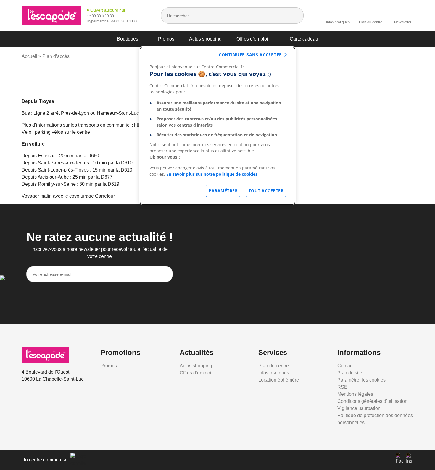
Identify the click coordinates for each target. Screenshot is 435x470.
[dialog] (217, 125)
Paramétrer (223, 190)
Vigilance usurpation (359, 408)
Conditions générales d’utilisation (372, 401)
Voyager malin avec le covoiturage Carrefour (68, 195)
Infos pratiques (338, 22)
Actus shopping (205, 38)
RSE (342, 387)
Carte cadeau (304, 38)
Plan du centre (370, 22)
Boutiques (127, 38)
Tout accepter (266, 190)
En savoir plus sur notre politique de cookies (211, 174)
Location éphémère (278, 379)
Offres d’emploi (252, 38)
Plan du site (349, 372)
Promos (166, 38)
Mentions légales (355, 394)
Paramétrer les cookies (361, 379)
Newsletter (402, 22)
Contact (345, 365)
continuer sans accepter (250, 54)
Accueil (29, 56)
